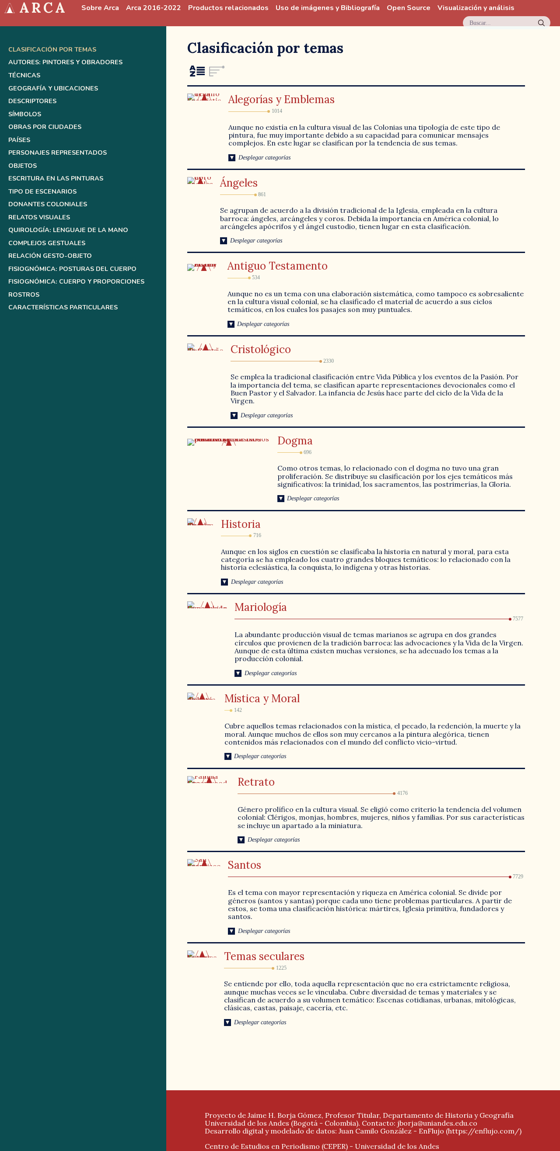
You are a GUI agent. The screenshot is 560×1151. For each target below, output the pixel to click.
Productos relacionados (228, 8)
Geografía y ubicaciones (53, 88)
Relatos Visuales (39, 217)
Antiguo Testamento (278, 266)
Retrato (256, 782)
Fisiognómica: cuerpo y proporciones (76, 281)
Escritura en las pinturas (55, 178)
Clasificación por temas (52, 49)
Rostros (23, 294)
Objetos (22, 166)
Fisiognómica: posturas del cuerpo (72, 269)
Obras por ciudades (44, 127)
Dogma (295, 440)
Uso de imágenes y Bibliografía (328, 8)
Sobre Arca (100, 8)
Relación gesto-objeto (50, 256)
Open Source (408, 8)
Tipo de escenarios (42, 191)
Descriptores (32, 101)
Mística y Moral (262, 698)
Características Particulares (63, 307)
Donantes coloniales (47, 204)
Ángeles (239, 183)
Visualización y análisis (476, 8)
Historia (241, 524)
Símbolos (24, 114)
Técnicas (24, 75)
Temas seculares (264, 956)
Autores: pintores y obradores (65, 62)
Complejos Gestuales (46, 243)
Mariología (260, 607)
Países (19, 140)
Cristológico (261, 349)
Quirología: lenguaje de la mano (68, 230)
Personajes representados (57, 152)
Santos (244, 865)
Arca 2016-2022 (153, 8)
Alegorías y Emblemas (281, 99)
